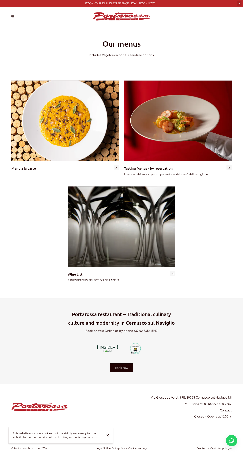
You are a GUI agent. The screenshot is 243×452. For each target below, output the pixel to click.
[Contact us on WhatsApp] (231, 440)
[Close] (107, 435)
